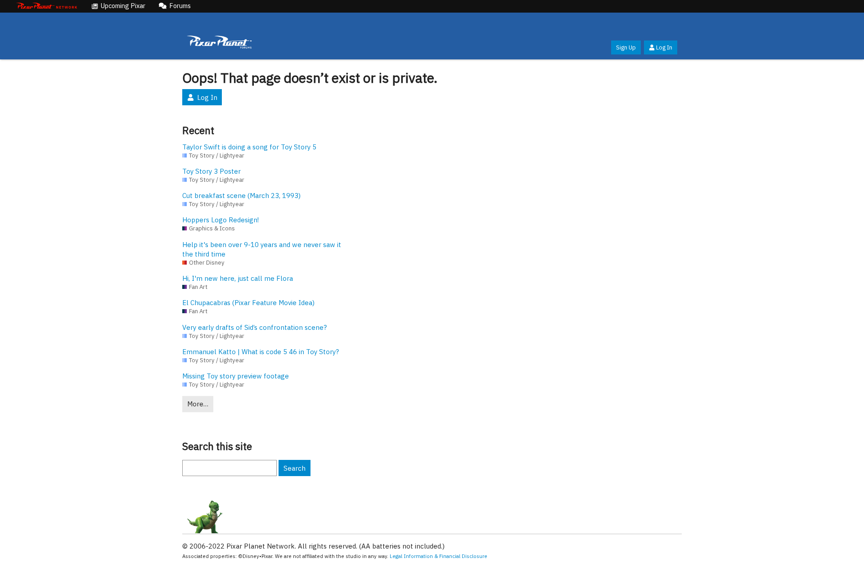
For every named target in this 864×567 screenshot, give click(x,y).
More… (197, 404)
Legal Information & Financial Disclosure (438, 556)
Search (295, 468)
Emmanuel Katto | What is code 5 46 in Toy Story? (260, 351)
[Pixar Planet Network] (47, 6)
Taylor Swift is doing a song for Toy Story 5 (249, 147)
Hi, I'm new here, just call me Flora (237, 278)
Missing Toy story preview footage (235, 376)
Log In (664, 47)
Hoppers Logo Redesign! (220, 220)
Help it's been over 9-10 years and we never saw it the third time (261, 249)
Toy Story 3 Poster (211, 171)
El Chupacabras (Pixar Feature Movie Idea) (248, 302)
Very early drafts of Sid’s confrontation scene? (254, 327)
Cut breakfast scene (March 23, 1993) (241, 195)
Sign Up (626, 47)
